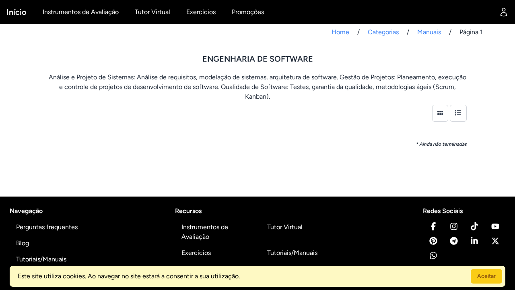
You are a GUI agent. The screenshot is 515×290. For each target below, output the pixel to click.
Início (16, 12)
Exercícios (201, 12)
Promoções (248, 12)
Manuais (429, 32)
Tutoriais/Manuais (41, 259)
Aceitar (486, 276)
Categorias (383, 32)
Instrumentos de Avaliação (81, 12)
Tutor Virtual (152, 12)
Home (340, 32)
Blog (22, 243)
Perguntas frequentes (47, 227)
